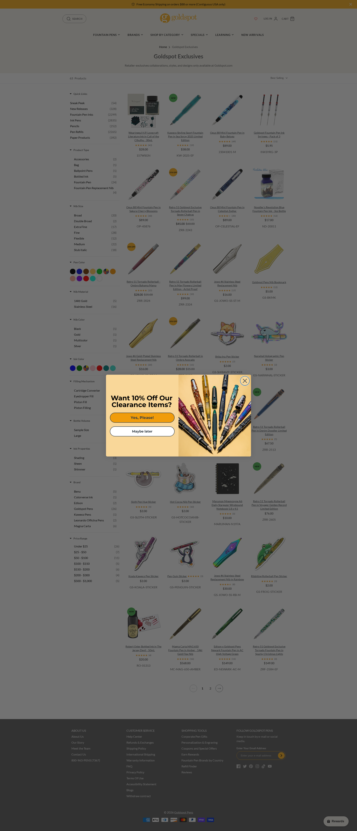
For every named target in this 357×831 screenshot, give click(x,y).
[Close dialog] (245, 380)
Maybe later (142, 431)
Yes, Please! (142, 417)
